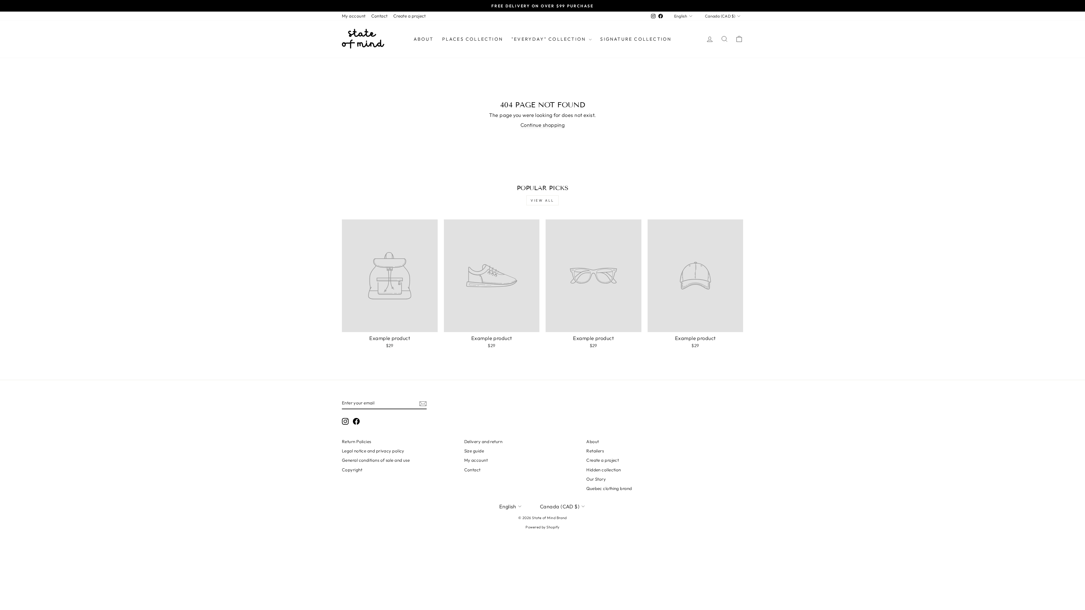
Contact (379, 16)
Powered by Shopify (542, 527)
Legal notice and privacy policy (373, 451)
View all (542, 200)
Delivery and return (483, 441)
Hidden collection (603, 469)
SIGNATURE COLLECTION (635, 39)
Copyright (352, 469)
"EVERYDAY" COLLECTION (549, 39)
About (424, 39)
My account (354, 16)
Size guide (474, 451)
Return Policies (356, 441)
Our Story (596, 479)
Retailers (595, 451)
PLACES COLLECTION (472, 39)
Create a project (409, 16)
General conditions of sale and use (376, 460)
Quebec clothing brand (609, 488)
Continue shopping (542, 125)
